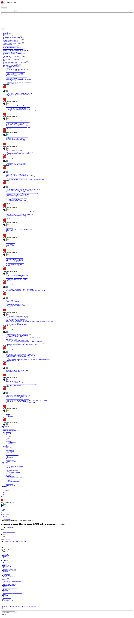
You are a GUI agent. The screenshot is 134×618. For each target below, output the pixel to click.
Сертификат (9, 532)
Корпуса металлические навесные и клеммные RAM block (20, 211)
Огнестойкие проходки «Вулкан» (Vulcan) (16, 108)
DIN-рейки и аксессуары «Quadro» (14, 258)
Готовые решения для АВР (12, 360)
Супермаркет (9, 441)
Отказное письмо (10, 527)
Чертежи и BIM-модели (11, 461)
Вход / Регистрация (6, 490)
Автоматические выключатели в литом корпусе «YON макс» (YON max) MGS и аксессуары (28, 359)
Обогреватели (9, 228)
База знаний (9, 447)
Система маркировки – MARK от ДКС (15, 264)
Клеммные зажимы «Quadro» (13, 265)
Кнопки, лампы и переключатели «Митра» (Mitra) (18, 201)
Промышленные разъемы (12, 83)
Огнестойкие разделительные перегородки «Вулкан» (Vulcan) (21, 110)
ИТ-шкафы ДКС (10, 306)
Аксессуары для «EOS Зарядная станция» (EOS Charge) (19, 289)
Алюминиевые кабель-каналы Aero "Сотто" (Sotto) (18, 127)
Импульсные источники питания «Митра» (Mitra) (18, 194)
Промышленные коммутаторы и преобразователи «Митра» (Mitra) (22, 193)
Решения (5, 557)
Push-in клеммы (10, 244)
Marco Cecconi (9, 484)
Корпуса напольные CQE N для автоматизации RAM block (20, 214)
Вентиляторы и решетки (12, 226)
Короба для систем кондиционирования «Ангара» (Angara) (20, 152)
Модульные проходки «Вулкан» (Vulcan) (15, 105)
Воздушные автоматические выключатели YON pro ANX (20, 354)
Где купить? (6, 555)
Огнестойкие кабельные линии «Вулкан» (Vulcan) (18, 107)
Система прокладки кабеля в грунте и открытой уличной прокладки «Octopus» (25, 179)
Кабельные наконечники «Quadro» (14, 260)
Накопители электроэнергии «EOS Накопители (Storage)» (20, 276)
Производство (9, 443)
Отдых (7, 415)
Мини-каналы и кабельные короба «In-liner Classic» (18, 153)
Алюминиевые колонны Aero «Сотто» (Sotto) (17, 125)
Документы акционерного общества (14, 466)
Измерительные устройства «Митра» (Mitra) (16, 195)
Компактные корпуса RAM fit (13, 213)
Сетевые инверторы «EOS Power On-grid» (16, 279)
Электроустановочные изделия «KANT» (15, 140)
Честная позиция (10, 482)
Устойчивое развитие (11, 485)
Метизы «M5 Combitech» (12, 80)
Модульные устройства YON (13, 371)
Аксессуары (9, 246)
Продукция (6, 554)
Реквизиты (8, 480)
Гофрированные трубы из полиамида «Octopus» (17, 178)
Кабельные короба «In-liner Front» (14, 150)
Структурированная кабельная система (15, 305)
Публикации (9, 479)
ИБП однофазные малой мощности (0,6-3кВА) (17, 316)
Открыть (3, 3)
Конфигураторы (10, 450)
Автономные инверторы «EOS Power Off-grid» (17, 275)
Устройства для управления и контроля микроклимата (19, 229)
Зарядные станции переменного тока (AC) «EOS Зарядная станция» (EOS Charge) (25, 290)
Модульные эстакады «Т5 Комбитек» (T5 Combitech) (18, 82)
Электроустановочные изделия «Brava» (15, 139)
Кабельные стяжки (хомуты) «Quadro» (15, 259)
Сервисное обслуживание (12, 455)
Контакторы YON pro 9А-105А (13, 381)
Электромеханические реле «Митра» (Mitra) (16, 198)
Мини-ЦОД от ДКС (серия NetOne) (14, 304)
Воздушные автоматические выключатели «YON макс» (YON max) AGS (23, 358)
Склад (7, 439)
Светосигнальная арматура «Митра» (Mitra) (16, 200)
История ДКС (9, 467)
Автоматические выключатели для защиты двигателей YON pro (21, 384)
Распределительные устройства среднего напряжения (19, 334)
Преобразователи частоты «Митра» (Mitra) (16, 191)
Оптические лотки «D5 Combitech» (14, 78)
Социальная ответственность (13, 481)
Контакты (5, 556)
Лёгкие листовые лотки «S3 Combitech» (15, 72)
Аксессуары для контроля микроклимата (16, 231)
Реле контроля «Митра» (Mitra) (13, 199)
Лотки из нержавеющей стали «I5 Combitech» (17, 69)
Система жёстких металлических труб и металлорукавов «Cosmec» (22, 176)
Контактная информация (12, 470)
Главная (5, 516)
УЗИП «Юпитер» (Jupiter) (12, 95)
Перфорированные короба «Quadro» (14, 256)
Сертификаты (9, 457)
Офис (7, 437)
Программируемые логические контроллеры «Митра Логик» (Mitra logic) (23, 189)
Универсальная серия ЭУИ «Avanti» (14, 138)
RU (1, 506)
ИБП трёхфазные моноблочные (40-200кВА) (16, 320)
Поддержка (6, 446)
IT (3, 494)
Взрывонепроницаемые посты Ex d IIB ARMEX (17, 401)
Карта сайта (33, 606)
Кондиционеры (9, 230)
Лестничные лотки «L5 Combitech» (14, 74)
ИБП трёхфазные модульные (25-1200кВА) (16, 324)
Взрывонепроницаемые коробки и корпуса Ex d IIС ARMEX (20, 402)
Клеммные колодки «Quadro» (13, 261)
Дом (7, 434)
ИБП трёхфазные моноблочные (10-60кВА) (16, 319)
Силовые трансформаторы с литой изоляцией (17, 335)
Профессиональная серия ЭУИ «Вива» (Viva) (17, 137)
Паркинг (8, 438)
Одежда (8, 414)
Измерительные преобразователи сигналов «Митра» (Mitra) (20, 196)
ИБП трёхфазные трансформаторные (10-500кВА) (18, 323)
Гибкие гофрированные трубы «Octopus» (16, 174)
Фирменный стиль (10, 476)
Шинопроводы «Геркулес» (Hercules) (15, 336)
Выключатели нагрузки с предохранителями (16, 356)
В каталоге (3, 614)
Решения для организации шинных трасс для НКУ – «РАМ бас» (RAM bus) (24, 341)
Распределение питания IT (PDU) (14, 301)
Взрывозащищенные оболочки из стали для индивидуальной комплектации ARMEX (26, 400)
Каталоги (8, 448)
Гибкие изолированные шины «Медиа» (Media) (17, 340)
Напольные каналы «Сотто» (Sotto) (14, 124)
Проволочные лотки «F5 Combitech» (15, 73)
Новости (8, 471)
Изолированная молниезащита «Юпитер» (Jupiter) (18, 94)
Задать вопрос (27, 606)
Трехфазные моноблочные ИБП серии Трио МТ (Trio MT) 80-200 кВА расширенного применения (29, 321)
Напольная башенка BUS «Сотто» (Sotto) (16, 123)
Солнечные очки (10, 416)
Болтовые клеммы (10, 245)
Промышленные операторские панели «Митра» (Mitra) (19, 190)
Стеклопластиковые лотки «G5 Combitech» (16, 77)
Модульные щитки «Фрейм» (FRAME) (15, 164)
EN (4, 492)
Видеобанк (8, 475)
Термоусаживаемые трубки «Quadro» (15, 263)
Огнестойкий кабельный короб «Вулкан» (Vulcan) (18, 109)
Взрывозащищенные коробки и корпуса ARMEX (18, 396)
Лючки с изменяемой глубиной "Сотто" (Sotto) (17, 120)
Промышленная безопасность (13, 472)
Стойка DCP (9, 303)
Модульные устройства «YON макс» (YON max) (17, 370)
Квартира (8, 436)
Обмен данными (10, 451)
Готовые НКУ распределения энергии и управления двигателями (21, 344)
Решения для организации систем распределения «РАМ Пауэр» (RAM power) (24, 337)
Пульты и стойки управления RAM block (16, 215)
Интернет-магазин (5, 488)
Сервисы (8, 456)
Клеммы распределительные (13, 241)
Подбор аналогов (10, 452)
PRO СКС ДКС (10, 300)
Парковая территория (11, 442)
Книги (7, 412)
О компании (6, 465)
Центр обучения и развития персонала (15, 477)
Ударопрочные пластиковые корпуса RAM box (17, 216)
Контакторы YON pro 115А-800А (14, 385)
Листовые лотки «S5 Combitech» (14, 70)
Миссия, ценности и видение (13, 468)
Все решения (6, 427)
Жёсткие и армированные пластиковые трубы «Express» (19, 175)
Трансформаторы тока (11, 339)
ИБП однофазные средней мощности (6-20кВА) (17, 317)
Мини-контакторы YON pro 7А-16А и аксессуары (18, 382)
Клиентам (5, 518)
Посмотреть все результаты (7, 616)
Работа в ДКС (9, 474)
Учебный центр (10, 460)
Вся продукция (7, 33)
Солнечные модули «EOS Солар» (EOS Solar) (17, 278)
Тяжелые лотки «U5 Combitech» (13, 75)
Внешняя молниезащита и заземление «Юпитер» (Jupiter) (19, 93)
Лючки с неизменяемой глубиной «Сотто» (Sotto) (18, 122)
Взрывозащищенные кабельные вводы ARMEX (17, 399)
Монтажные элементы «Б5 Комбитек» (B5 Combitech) (19, 79)
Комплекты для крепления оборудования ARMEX (18, 395)
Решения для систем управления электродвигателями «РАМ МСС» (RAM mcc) (25, 343)
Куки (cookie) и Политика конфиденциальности (12, 606)
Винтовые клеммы (10, 243)
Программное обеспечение (12, 453)
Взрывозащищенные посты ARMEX (15, 397)
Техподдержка (9, 458)
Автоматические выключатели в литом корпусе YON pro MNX (21, 355)
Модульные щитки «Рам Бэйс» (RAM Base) (16, 163)
